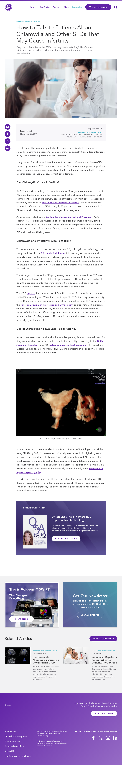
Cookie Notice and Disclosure (18, 756)
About (66, 7)
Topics (56, 7)
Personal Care (85, 137)
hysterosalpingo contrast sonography (68, 344)
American (26, 304)
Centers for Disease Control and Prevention (69, 216)
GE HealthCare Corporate (16, 736)
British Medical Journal (53, 253)
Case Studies (45, 7)
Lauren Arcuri (26, 131)
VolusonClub (10, 731)
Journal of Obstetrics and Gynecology (52, 304)
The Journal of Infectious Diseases (60, 202)
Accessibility (10, 751)
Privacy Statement (12, 741)
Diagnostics (89, 134)
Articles (33, 7)
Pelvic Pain (71, 137)
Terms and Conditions (14, 746)
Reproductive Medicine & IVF (28, 21)
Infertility (97, 137)
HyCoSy (99, 134)
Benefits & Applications (71, 134)
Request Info (77, 7)
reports (31, 293)
